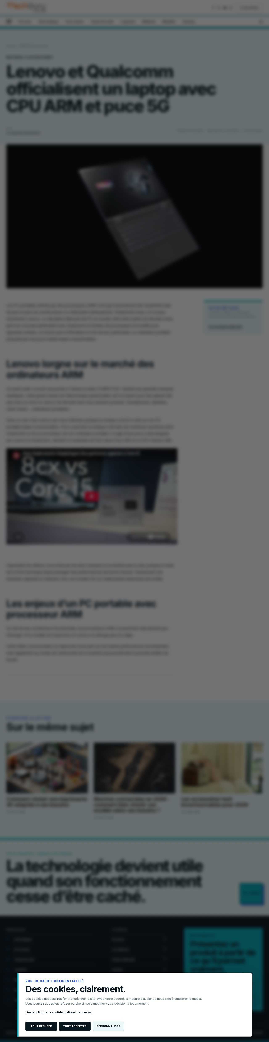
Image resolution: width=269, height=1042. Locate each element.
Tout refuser (41, 1026)
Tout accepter (75, 1026)
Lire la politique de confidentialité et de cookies (58, 1012)
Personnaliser (108, 1026)
